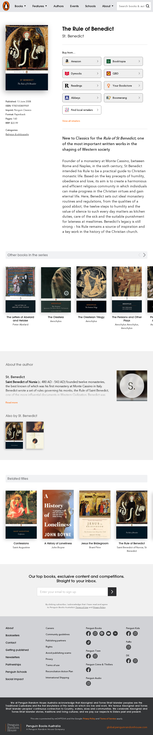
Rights (49, 646)
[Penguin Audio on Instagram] (88, 683)
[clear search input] (147, 6)
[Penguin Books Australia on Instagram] (95, 633)
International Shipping (57, 677)
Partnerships (13, 664)
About (9, 628)
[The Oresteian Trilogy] (91, 289)
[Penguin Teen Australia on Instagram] (95, 656)
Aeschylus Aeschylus (126, 324)
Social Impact (15, 679)
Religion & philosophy (17, 134)
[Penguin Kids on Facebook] (128, 633)
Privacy (49, 659)
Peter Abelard (20, 324)
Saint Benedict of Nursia (130, 547)
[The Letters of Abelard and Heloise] (20, 289)
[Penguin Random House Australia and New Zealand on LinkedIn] (115, 633)
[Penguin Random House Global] (16, 727)
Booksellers (12, 635)
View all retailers (71, 120)
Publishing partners (56, 640)
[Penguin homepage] (6, 6)
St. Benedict (73, 36)
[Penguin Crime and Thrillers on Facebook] (88, 669)
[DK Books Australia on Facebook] (128, 660)
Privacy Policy (99, 607)
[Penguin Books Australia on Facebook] (88, 633)
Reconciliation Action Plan (59, 671)
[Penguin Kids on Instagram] (135, 633)
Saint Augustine (21, 547)
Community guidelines (58, 634)
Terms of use (53, 665)
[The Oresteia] (56, 289)
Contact (11, 642)
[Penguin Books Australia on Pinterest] (101, 633)
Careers (50, 628)
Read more (12, 402)
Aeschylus (56, 321)
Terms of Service (108, 718)
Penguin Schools (16, 671)
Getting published (17, 650)
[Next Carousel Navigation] (144, 255)
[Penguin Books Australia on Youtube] (108, 633)
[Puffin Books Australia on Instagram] (128, 647)
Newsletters (13, 657)
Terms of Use (82, 607)
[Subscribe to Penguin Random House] (112, 591)
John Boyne (58, 547)
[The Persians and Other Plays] (127, 289)
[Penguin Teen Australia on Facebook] (88, 656)
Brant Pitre (95, 547)
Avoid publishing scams (58, 652)
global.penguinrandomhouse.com (127, 727)
